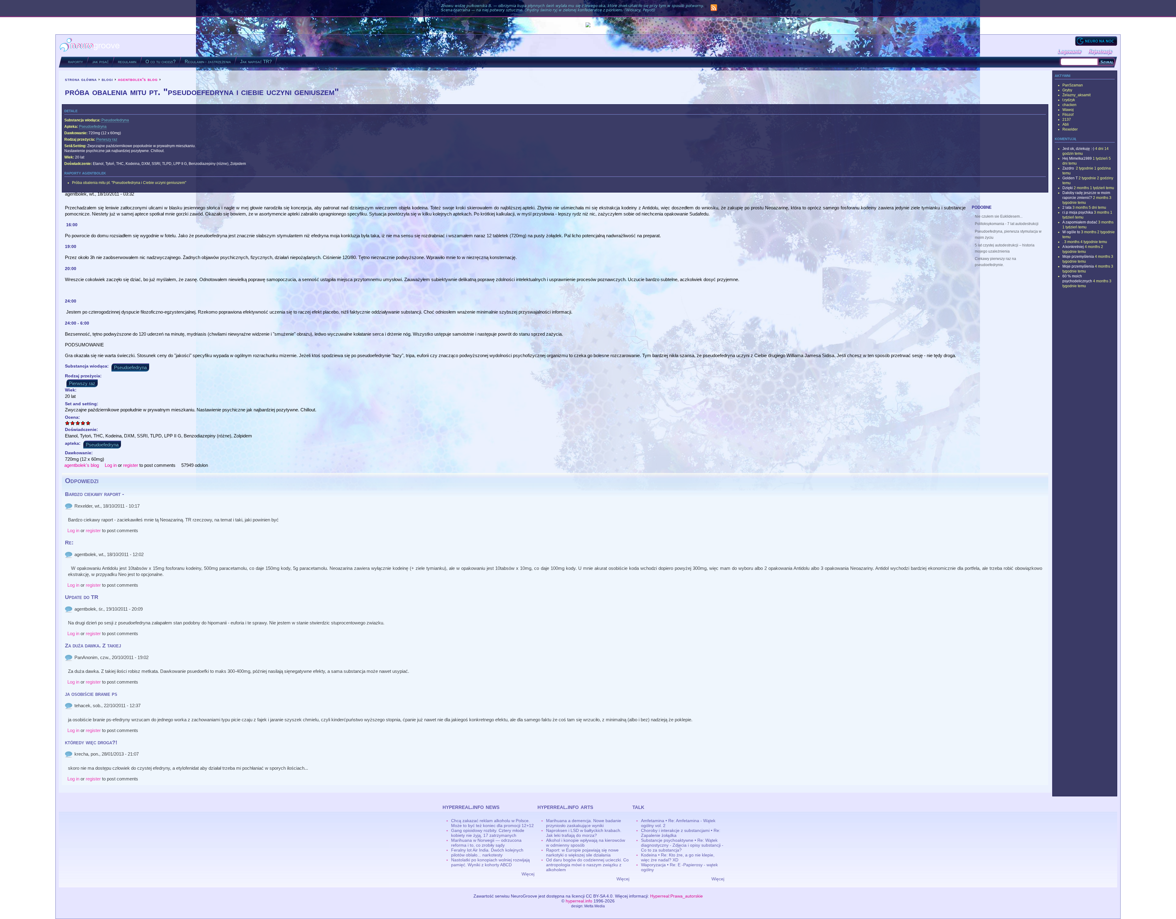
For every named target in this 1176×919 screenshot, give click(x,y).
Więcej (528, 873)
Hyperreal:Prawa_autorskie (676, 896)
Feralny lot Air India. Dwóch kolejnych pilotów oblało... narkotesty (487, 852)
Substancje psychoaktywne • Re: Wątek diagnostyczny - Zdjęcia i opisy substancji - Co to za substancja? (682, 845)
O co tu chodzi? (160, 61)
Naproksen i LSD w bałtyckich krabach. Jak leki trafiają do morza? (583, 833)
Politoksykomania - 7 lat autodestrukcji (1006, 224)
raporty (75, 61)
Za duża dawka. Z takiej (93, 646)
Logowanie (1069, 51)
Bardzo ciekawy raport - (94, 494)
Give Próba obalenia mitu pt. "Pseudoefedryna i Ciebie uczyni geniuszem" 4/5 (83, 423)
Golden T (1070, 178)
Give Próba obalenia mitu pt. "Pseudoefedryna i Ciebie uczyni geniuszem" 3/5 (78, 423)
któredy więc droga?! (91, 742)
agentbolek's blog (138, 79)
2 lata (1067, 207)
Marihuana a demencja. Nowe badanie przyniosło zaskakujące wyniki (583, 823)
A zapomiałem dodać (1079, 222)
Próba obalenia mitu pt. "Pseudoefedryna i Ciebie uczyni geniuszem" (129, 183)
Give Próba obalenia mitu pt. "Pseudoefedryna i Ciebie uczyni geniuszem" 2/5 (72, 423)
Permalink (68, 506)
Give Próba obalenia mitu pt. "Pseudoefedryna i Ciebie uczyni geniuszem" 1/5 (67, 423)
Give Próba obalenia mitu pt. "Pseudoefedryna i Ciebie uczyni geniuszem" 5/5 (88, 423)
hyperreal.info (579, 900)
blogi (107, 79)
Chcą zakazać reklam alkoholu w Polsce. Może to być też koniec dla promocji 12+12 (492, 823)
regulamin (127, 61)
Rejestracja (1100, 51)
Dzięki (1067, 188)
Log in (111, 465)
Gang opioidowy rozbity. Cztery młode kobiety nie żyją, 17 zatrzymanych (487, 833)
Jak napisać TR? (256, 61)
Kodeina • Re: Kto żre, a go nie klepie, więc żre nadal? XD (677, 857)
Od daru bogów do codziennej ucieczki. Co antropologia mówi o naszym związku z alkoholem (587, 864)
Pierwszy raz (106, 139)
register (130, 465)
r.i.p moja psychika (1077, 212)
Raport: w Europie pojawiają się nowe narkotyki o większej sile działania (582, 852)
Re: (69, 543)
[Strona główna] (90, 45)
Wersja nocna (1096, 41)
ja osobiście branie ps (91, 694)
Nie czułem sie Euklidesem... (999, 216)
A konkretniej (1073, 247)
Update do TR (81, 597)
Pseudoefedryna (115, 120)
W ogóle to (1071, 232)
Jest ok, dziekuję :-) (1078, 149)
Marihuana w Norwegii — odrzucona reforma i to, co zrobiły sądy (486, 843)
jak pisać (100, 61)
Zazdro (1068, 168)
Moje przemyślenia (1078, 256)
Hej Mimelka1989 (1077, 158)
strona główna (81, 79)
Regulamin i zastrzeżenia (208, 61)
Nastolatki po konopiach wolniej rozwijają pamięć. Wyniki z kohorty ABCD (490, 862)
